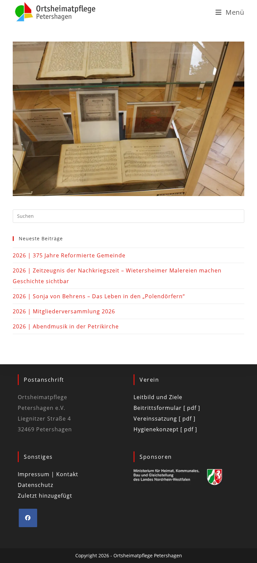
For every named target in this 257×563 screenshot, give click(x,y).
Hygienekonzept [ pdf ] (165, 429)
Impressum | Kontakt (48, 474)
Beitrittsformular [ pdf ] (167, 408)
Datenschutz (35, 485)
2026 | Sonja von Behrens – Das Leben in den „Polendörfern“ (99, 296)
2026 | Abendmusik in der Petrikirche (66, 326)
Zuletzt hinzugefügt (45, 495)
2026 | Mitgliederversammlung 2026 (64, 311)
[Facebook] (28, 518)
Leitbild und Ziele (158, 397)
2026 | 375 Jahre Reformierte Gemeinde (69, 255)
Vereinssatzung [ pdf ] (164, 418)
